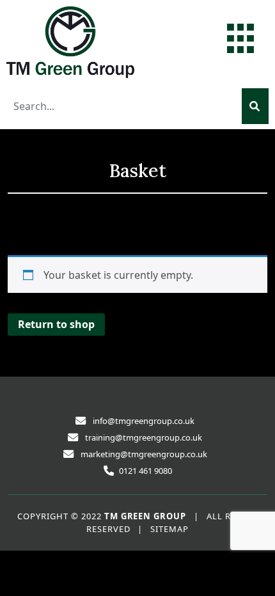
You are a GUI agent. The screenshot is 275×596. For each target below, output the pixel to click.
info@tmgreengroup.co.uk (143, 421)
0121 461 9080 (145, 470)
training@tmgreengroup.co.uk (143, 437)
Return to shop (56, 324)
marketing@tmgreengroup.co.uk (144, 454)
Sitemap (169, 529)
